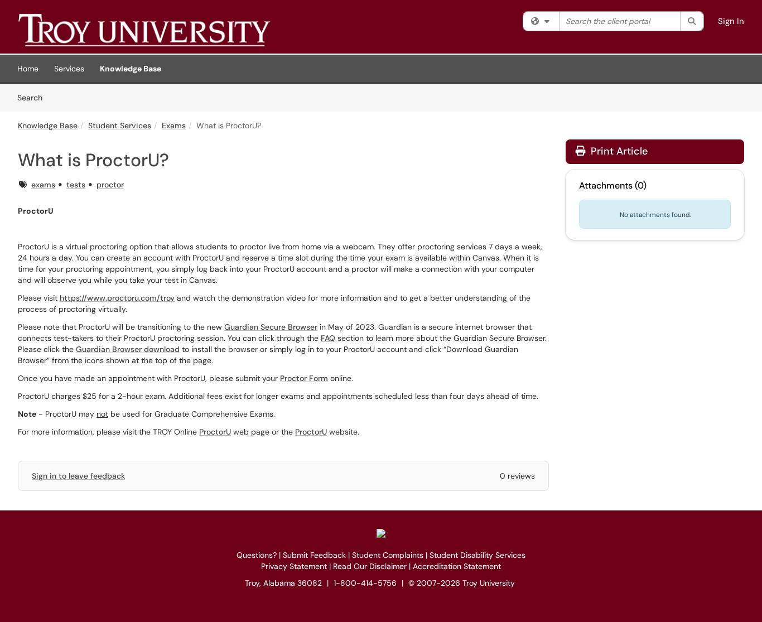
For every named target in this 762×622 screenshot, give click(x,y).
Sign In (731, 21)
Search (33, 97)
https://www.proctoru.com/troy (117, 298)
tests (75, 185)
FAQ (328, 338)
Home (27, 69)
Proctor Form (304, 378)
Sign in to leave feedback (78, 476)
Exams (174, 125)
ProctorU (215, 432)
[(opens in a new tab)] (179, 29)
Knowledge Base (130, 69)
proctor (110, 185)
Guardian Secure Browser (270, 327)
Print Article (618, 151)
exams (43, 185)
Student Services (119, 125)
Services (69, 69)
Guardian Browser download (128, 349)
